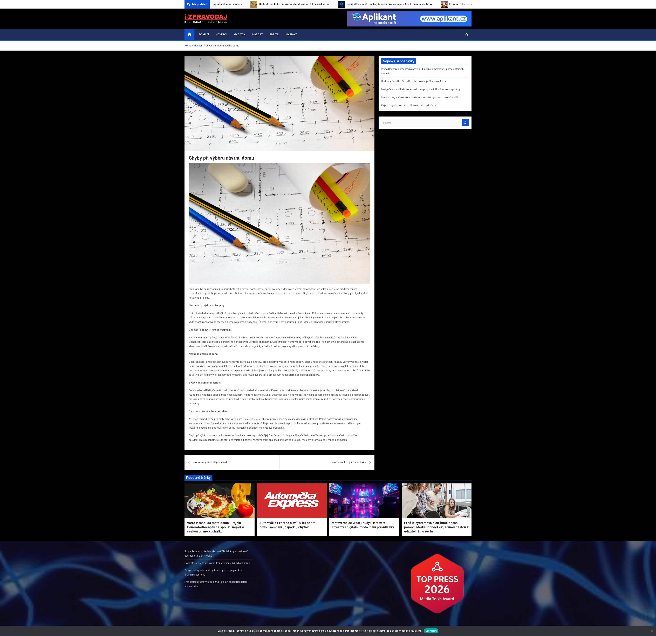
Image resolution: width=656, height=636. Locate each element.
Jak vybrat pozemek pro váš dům (211, 462)
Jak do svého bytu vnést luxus (349, 462)
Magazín (239, 34)
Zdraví (274, 34)
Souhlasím (431, 630)
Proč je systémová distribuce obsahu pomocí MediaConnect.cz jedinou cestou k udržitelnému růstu (436, 527)
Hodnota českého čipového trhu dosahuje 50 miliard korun (414, 81)
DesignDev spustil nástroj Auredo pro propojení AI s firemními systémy (420, 89)
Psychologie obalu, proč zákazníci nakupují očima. (409, 105)
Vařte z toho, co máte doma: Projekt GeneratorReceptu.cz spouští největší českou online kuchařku (215, 527)
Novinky (221, 34)
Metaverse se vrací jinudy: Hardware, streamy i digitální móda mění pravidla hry (363, 525)
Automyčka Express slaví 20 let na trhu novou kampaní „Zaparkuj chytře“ (288, 525)
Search (465, 122)
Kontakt (291, 34)
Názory (257, 34)
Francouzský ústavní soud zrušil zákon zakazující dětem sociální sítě (419, 97)
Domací (204, 34)
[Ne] (651, 631)
